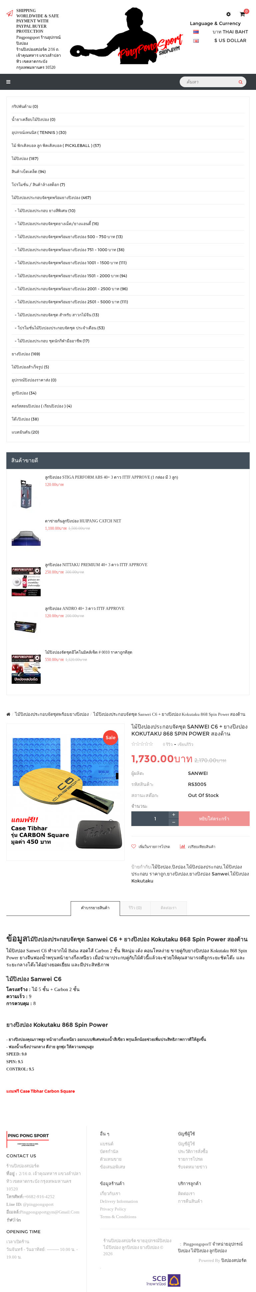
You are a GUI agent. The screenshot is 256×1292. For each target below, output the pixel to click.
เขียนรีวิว (185, 744)
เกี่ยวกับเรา (110, 1193)
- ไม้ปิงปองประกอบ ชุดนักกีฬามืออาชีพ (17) (50, 340)
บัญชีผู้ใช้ (186, 1143)
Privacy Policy (113, 1209)
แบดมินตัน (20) (25, 432)
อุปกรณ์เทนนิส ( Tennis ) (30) (39, 132)
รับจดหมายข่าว (192, 1166)
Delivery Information (119, 1201)
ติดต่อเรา (169, 907)
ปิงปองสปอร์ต (233, 1260)
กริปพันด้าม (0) (25, 106)
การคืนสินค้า (190, 1201)
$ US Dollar (230, 40)
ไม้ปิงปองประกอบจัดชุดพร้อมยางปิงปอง (52, 714)
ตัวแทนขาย (111, 1159)
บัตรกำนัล (109, 1151)
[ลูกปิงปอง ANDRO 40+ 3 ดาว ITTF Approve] (26, 625)
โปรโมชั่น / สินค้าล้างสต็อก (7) (38, 184)
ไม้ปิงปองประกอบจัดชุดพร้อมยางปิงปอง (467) (51, 197)
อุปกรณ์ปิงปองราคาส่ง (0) (34, 379)
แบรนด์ (106, 1143)
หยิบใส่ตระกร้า (214, 819)
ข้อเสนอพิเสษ (112, 1166)
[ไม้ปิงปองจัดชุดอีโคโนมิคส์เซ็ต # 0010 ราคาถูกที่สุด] (26, 669)
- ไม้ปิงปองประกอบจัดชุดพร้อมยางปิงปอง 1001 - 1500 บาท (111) (69, 262)
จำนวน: (139, 806)
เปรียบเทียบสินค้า (201, 847)
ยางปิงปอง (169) (26, 353)
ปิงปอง (178, 867)
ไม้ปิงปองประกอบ (204, 867)
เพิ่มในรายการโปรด (154, 847)
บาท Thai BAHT (230, 32)
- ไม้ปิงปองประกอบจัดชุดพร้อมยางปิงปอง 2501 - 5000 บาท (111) (70, 301)
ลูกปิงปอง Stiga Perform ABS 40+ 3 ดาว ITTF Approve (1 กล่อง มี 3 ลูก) (111, 477)
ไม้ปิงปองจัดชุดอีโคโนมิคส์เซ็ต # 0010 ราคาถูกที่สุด (88, 652)
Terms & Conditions (118, 1216)
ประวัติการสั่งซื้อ (193, 1151)
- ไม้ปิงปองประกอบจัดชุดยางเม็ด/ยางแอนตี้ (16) (55, 223)
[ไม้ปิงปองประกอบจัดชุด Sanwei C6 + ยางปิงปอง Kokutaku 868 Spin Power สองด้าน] (65, 792)
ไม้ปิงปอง (161, 867)
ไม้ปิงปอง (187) (25, 158)
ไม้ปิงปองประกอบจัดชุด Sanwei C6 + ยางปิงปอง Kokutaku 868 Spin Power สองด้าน (169, 714)
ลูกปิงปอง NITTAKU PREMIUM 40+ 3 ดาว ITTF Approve (96, 564)
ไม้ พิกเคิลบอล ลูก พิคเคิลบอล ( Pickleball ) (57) (56, 145)
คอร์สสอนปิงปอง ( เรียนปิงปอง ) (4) (42, 406)
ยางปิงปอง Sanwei (209, 874)
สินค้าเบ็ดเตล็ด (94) (29, 171)
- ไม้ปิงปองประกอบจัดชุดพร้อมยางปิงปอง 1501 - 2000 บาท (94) (69, 275)
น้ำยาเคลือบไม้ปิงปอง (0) (33, 119)
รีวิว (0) (135, 907)
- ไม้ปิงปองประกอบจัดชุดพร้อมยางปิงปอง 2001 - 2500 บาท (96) (70, 288)
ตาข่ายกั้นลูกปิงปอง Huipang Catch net (83, 521)
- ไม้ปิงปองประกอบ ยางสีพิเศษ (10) (43, 210)
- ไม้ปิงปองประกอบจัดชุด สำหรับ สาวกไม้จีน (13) (55, 314)
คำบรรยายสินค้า (95, 907)
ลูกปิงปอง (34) (24, 392)
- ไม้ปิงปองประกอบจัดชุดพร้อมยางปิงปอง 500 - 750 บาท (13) (67, 236)
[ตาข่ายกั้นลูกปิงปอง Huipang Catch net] (26, 538)
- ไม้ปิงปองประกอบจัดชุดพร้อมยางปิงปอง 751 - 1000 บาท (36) (68, 249)
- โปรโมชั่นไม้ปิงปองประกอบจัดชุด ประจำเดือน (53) (58, 327)
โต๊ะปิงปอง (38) (25, 419)
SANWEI (198, 773)
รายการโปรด (190, 1159)
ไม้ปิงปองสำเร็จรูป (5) (30, 366)
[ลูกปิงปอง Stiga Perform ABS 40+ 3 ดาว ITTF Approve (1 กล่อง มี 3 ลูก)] (26, 494)
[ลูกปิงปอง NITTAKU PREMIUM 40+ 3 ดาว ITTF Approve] (26, 581)
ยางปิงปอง (177, 874)
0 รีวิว (168, 744)
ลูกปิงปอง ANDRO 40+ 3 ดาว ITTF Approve (84, 608)
